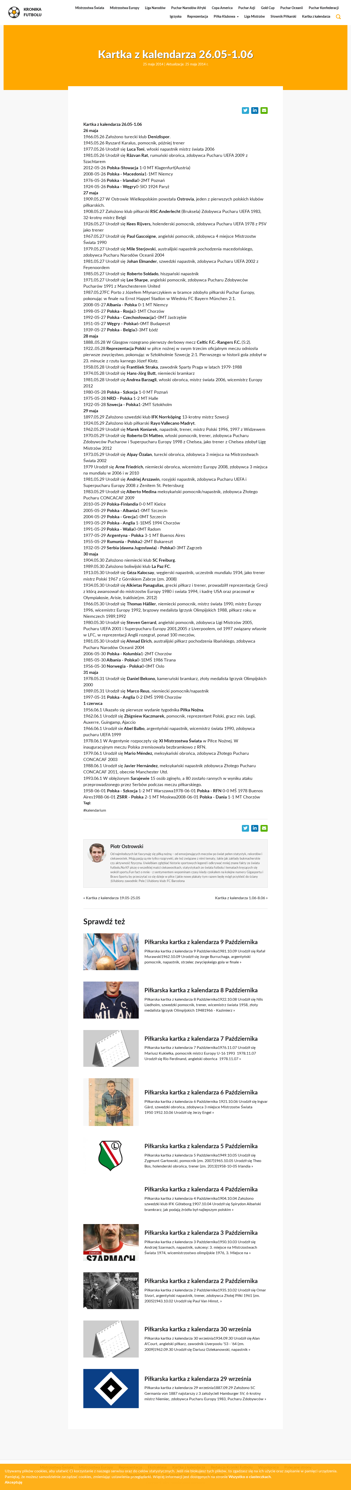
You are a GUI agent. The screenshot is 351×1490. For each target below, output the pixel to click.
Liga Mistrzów (254, 16)
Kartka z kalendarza (316, 16)
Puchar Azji (246, 8)
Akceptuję (13, 1482)
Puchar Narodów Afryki (188, 8)
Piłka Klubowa (224, 16)
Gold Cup (268, 8)
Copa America (222, 8)
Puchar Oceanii (291, 8)
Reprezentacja (197, 16)
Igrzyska (175, 16)
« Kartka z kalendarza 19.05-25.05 (111, 898)
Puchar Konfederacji (324, 8)
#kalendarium (94, 810)
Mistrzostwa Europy (124, 8)
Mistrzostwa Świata (89, 8)
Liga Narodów (155, 8)
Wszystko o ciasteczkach (250, 1477)
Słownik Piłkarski (283, 16)
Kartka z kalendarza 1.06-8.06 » (241, 898)
